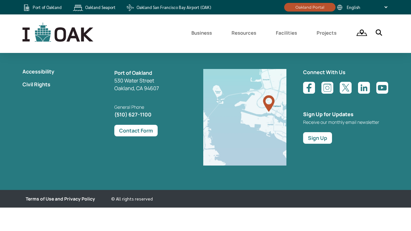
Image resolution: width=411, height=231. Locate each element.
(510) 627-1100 (133, 114)
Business (201, 33)
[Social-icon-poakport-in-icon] (364, 88)
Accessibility (38, 71)
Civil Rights (36, 84)
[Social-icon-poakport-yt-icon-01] (382, 88)
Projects (327, 33)
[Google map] (244, 163)
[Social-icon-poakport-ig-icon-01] (327, 88)
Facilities (286, 33)
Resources (244, 33)
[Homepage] (58, 40)
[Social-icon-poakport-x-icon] (346, 88)
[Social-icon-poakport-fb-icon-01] (309, 88)
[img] (359, 33)
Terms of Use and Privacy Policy (60, 199)
